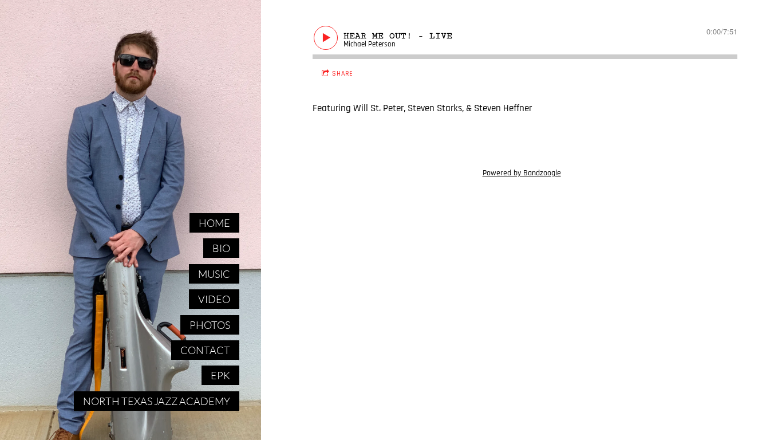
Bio (221, 248)
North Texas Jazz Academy (156, 401)
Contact (205, 350)
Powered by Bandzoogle (522, 173)
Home (214, 223)
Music (214, 274)
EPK (220, 375)
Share (342, 73)
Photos (209, 325)
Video (214, 299)
